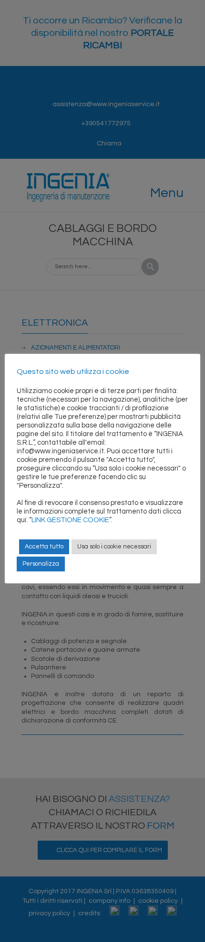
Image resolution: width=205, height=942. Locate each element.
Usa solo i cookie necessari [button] (114, 546)
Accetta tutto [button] (44, 546)
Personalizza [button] (40, 563)
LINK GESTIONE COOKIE (70, 520)
